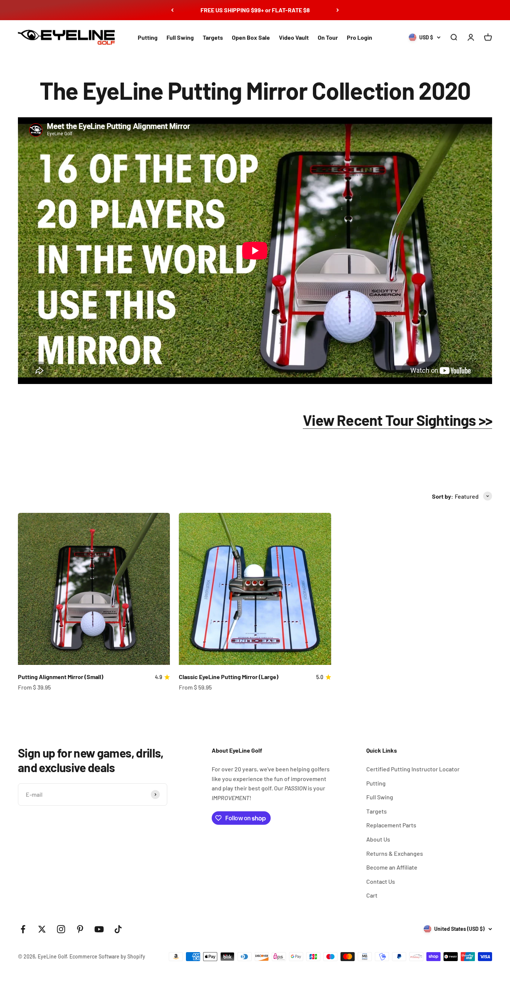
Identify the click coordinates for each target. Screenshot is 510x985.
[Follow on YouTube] (99, 929)
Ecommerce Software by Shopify (107, 956)
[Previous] (172, 10)
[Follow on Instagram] (61, 929)
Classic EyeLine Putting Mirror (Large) (229, 676)
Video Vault (294, 37)
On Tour (328, 37)
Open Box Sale (251, 37)
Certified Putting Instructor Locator (413, 768)
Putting (148, 37)
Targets (213, 37)
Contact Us (380, 881)
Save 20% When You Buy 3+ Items (255, 9)
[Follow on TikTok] (118, 929)
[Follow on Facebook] (23, 929)
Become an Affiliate (391, 867)
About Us (378, 839)
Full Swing (180, 37)
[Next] (337, 10)
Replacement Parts (391, 824)
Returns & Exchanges (394, 853)
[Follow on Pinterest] (80, 929)
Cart (371, 895)
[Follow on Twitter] (42, 929)
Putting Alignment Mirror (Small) (60, 676)
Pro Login (359, 37)
